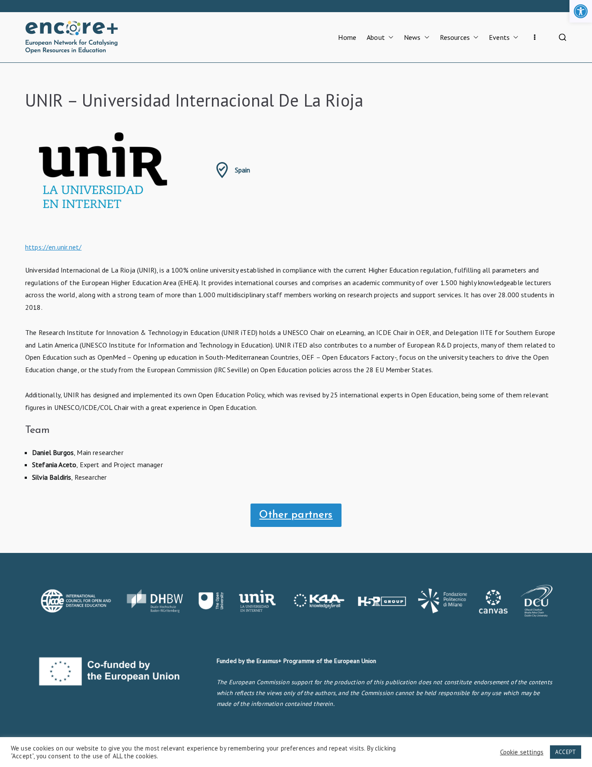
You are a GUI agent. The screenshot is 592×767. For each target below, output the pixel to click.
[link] (580, 11)
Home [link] (347, 37)
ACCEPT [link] (565, 752)
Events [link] (499, 37)
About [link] (376, 37)
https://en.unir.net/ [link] (53, 247)
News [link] (412, 37)
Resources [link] (455, 37)
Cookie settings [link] (521, 752)
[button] (389, 37)
